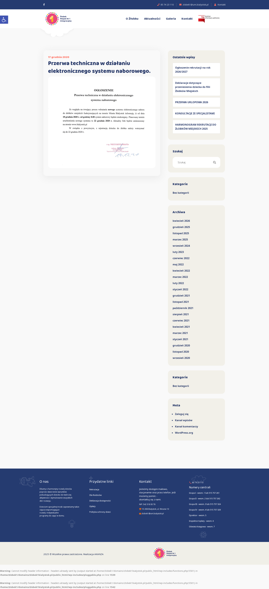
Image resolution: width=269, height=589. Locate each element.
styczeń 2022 (180, 289)
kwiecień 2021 (181, 326)
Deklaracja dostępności (100, 500)
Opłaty (92, 506)
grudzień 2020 (181, 345)
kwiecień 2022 (181, 270)
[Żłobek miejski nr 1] (44, 4)
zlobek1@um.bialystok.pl (196, 4)
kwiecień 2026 (181, 221)
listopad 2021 (181, 302)
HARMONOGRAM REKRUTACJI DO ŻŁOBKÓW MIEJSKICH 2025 (195, 126)
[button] (4, 20)
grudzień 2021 (181, 295)
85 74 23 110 (167, 4)
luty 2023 (178, 252)
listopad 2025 (181, 233)
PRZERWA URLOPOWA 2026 (191, 102)
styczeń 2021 (180, 339)
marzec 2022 (180, 277)
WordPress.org (184, 432)
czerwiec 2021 (181, 320)
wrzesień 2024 (181, 245)
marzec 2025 (180, 239)
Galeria (171, 18)
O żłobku (132, 18)
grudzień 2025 (181, 227)
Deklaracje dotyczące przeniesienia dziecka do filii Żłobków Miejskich (192, 87)
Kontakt (222, 4)
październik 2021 (183, 308)
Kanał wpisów (183, 420)
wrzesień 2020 (181, 358)
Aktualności (152, 18)
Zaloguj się (181, 414)
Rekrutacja (94, 489)
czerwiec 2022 (181, 258)
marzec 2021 (180, 333)
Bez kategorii (181, 192)
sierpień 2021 (181, 314)
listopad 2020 (181, 351)
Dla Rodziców (95, 495)
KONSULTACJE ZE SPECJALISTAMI (195, 113)
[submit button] (214, 162)
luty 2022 (178, 283)
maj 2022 (178, 264)
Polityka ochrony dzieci (100, 511)
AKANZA (99, 554)
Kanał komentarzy (186, 426)
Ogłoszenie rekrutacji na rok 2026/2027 (192, 69)
